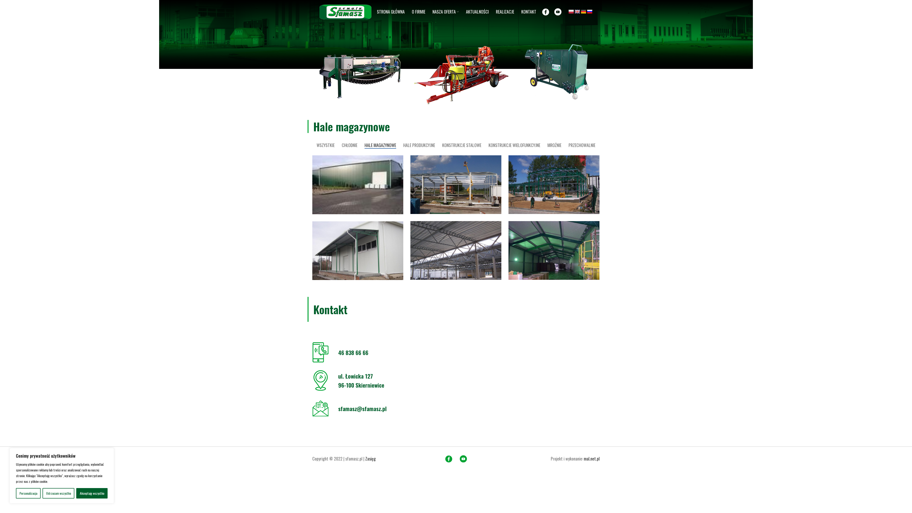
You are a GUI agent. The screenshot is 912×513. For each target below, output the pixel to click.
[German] (583, 12)
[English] (577, 12)
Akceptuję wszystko (92, 493)
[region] (62, 476)
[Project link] (357, 184)
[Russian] (590, 12)
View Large (399, 158)
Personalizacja (28, 493)
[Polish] (571, 12)
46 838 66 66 (353, 352)
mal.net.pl (592, 459)
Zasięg (370, 459)
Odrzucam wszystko (58, 493)
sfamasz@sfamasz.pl (362, 408)
